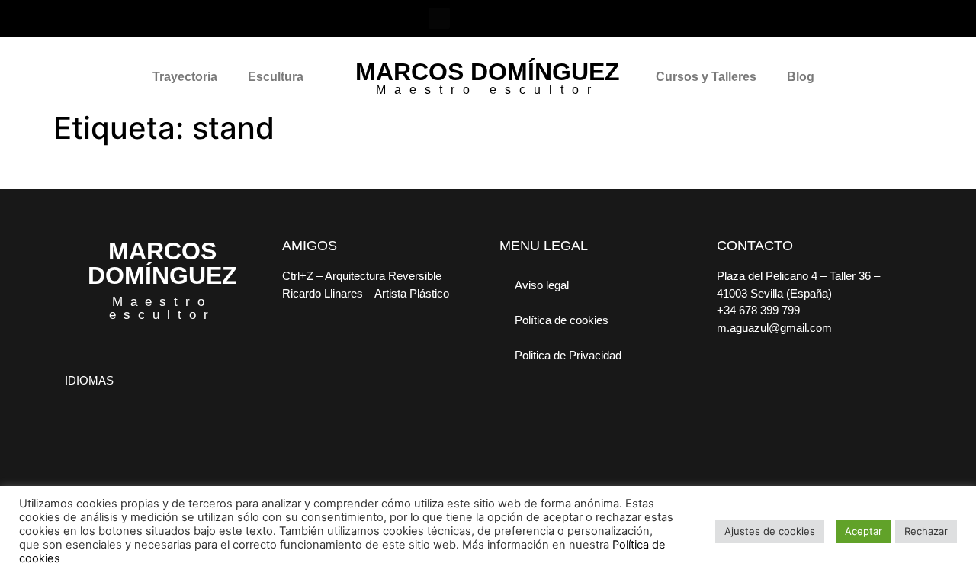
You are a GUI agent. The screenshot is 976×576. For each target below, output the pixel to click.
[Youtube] (537, 18)
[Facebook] (439, 18)
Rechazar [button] (926, 531)
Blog (800, 76)
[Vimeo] (504, 18)
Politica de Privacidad (568, 355)
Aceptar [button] (863, 531)
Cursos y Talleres (706, 76)
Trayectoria (184, 76)
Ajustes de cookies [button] (769, 531)
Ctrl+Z (297, 275)
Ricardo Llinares (322, 293)
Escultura (275, 76)
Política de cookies (561, 320)
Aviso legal (542, 284)
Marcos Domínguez (487, 71)
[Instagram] (472, 18)
